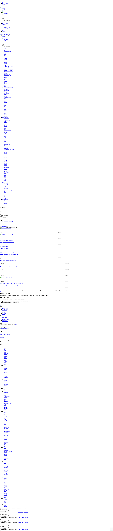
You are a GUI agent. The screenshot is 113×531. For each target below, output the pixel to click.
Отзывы (3, 4)
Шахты (5, 497)
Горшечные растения (5, 199)
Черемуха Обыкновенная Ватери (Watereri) (7, 242)
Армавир (5, 351)
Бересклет (5, 138)
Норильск (5, 438)
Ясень (5, 177)
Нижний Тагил (6, 429)
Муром (5, 419)
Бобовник (5, 139)
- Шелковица (57, 208)
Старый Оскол (6, 473)
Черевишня (5, 102)
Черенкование (3, 217)
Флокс (5, 85)
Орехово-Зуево (6, 445)
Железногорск (6, 384)
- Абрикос (2, 208)
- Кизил (45, 208)
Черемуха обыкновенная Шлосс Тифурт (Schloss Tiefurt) (9, 254)
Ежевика (5, 126)
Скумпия (5, 169)
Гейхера (5, 143)
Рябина (5, 112)
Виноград (5, 122)
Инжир (5, 104)
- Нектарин (49, 208)
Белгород (5, 359)
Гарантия (3, 2)
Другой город (2, 326)
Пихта (5, 191)
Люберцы (5, 413)
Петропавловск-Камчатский (8, 451)
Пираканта (5, 165)
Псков (5, 453)
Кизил (5, 107)
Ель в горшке (6, 183)
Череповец (5, 494)
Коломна (5, 402)
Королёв (5, 405)
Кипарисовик (6, 188)
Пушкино (5, 454)
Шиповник (5, 134)
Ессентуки (5, 382)
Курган (5, 409)
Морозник (5, 58)
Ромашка (5, 68)
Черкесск (5, 495)
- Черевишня (20, 208)
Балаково (5, 356)
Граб (4, 145)
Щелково (5, 499)
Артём (5, 352)
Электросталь (6, 500)
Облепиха (5, 109)
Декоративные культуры (97, 208)
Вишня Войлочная (6, 89)
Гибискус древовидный (7, 51)
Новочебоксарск (6, 434)
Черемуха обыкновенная (4, 226)
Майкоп (5, 415)
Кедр (4, 187)
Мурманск (5, 418)
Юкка (5, 176)
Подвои (20, 209)
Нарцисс (5, 83)
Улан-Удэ (5, 484)
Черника (5, 133)
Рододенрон (6, 63)
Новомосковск (6, 432)
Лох (4, 158)
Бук (4, 140)
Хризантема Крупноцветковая (8, 69)
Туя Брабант (6, 196)
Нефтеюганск (6, 426)
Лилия (5, 82)
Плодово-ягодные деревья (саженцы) (7, 87)
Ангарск (5, 350)
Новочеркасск (6, 435)
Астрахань (5, 354)
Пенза (5, 448)
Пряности (5, 203)
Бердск (5, 360)
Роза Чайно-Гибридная (7, 75)
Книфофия (5, 155)
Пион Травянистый (7, 74)
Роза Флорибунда (6, 67)
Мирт (5, 201)
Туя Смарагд (6, 197)
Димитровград (6, 377)
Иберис (5, 54)
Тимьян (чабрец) (6, 172)
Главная (3, 220)
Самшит (5, 168)
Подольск (5, 452)
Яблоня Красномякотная (7, 97)
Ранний (6, 215)
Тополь (5, 173)
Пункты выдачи (6, 28)
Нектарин (5, 108)
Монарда (5, 57)
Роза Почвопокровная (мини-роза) (9, 66)
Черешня (5, 116)
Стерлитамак (6, 474)
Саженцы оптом (16, 209)
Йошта (5, 128)
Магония (5, 160)
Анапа (5, 349)
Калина (5, 105)
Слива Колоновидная (7, 93)
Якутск (5, 505)
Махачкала (5, 416)
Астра (5, 76)
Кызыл (5, 410)
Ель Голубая (6, 184)
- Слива (70, 208)
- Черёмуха (81, 208)
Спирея (5, 181)
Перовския (5, 164)
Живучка (5, 150)
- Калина (36, 208)
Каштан (5, 106)
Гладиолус (5, 77)
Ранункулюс (6, 62)
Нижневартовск (6, 427)
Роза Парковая (6, 64)
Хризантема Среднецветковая (8, 71)
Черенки (12, 209)
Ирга (4, 119)
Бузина (5, 124)
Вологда (5, 371)
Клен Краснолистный (7, 154)
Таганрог (5, 478)
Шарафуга (5, 94)
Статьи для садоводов (7, 27)
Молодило (5, 161)
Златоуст (5, 387)
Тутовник (5, 114)
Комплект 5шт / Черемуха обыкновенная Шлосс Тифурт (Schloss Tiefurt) (12, 285)
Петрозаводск (6, 450)
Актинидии (5, 100)
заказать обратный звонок (5, 9)
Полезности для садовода (7, 209)
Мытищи (5, 420)
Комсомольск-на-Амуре (7, 403)
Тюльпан (5, 84)
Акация (5, 135)
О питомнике (4, 24)
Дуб (4, 147)
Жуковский (5, 385)
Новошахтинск (6, 436)
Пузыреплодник (6, 167)
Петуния (5, 86)
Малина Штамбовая (7, 120)
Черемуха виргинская (3, 225)
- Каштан (39, 208)
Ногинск (5, 437)
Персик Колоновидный (7, 92)
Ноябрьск (5, 439)
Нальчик (5, 423)
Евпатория (5, 380)
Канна (5, 55)
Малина (5, 131)
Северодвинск (6, 467)
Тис (4, 195)
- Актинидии (12, 208)
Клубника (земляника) (7, 130)
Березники (5, 361)
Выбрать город (4, 5)
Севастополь (6, 466)
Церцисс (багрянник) (7, 174)
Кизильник (5, 129)
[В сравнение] (68, 263)
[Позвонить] (2, 10)
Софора (5, 170)
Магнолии (5, 159)
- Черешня (85, 208)
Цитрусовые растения (7, 204)
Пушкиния (5, 61)
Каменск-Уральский (7, 396)
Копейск (5, 404)
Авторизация (6, 40)
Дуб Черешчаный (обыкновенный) (9, 149)
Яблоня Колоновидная (7, 96)
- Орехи (61, 208)
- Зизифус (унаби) (28, 208)
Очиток (5, 162)
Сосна (5, 192)
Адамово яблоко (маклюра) (8, 88)
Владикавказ (6, 367)
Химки (5, 491)
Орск (4, 446)
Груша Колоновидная (7, 90)
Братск (5, 363)
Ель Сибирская (6, 186)
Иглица (5, 151)
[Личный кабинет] (2, 12)
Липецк (5, 412)
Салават (5, 462)
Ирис (4, 79)
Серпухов (5, 469)
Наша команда (6, 25)
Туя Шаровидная (6, 198)
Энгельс (5, 502)
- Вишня (15, 208)
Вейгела (5, 141)
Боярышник (5, 123)
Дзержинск (5, 376)
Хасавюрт (5, 490)
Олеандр (5, 202)
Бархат (5, 136)
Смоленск (5, 471)
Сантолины (5, 179)
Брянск (5, 364)
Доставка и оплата (5, 3)
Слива (5, 113)
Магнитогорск (6, 414)
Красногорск (6, 406)
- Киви (42, 208)
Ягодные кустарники (5, 117)
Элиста (5, 501)
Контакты (3, 314)
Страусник (5, 171)
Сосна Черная (6, 194)
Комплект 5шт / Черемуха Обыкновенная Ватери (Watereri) (9, 272)
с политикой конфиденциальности (31, 340)
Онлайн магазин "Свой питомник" (5, 291)
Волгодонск (6, 370)
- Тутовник (74, 208)
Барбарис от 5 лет (6, 118)
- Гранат (23, 208)
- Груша (5, 208)
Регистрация (6, 13)
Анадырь (5, 348)
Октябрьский (6, 442)
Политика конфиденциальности (5, 334)
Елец (4, 381)
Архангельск (6, 353)
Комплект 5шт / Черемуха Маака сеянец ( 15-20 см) (8, 266)
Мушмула (5, 91)
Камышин (5, 397)
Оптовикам (4, 32)
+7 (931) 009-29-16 (3, 8)
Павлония (5, 163)
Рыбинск (5, 460)
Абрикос (5, 98)
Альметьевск (6, 347)
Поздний (2, 215)
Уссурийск (5, 486)
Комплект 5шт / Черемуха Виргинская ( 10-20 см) (8, 260)
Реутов (5, 457)
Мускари (5, 59)
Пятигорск (5, 455)
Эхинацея (5, 72)
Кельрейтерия (6, 153)
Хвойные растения (5, 182)
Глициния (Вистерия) (7, 144)
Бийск (5, 362)
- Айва (8, 208)
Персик (5, 111)
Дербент (5, 375)
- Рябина (67, 208)
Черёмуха (5, 115)
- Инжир (32, 208)
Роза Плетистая (6, 65)
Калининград (6, 394)
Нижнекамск (6, 428)
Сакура (5, 178)
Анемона (5, 49)
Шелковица (5, 110)
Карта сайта (2, 337)
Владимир (5, 368)
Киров (5, 400)
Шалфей (5, 175)
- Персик (64, 208)
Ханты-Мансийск (6, 489)
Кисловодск (6, 401)
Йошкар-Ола (6, 392)
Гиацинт (5, 50)
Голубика (5, 125)
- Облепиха (53, 208)
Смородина (5, 132)
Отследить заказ (4, 310)
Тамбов (5, 479)
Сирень (5, 180)
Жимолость (5, 127)
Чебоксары (5, 492)
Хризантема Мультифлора (8, 70)
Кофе (4, 200)
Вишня (5, 101)
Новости (5, 26)
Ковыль (5, 156)
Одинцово (5, 441)
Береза (5, 137)
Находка (5, 424)
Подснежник (6, 60)
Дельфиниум (6, 53)
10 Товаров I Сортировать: (5, 227)
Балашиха (5, 357)
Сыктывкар (5, 476)
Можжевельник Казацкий (8, 190)
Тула (4, 482)
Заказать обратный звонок (5, 328)
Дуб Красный (6, 148)
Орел (4, 444)
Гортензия (5, 73)
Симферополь (6, 470)
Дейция (5, 78)
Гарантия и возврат (7, 29)
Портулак (5, 166)
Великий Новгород (7, 366)
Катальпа (5, 152)
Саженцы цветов (4, 317)
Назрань (5, 422)
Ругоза (5, 121)
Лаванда (5, 80)
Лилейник (5, 81)
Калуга (5, 395)
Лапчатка (5, 157)
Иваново (5, 389)
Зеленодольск (6, 386)
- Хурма (77, 208)
